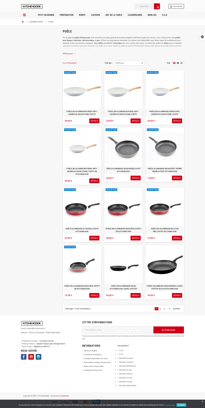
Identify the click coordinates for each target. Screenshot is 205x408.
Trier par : (109, 63)
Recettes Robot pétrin (127, 385)
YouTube (31, 357)
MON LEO (152, 15)
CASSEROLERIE (135, 15)
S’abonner (169, 330)
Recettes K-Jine (125, 370)
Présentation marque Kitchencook (97, 362)
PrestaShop (64, 396)
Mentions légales (90, 351)
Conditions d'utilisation (93, 354)
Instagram (38, 357)
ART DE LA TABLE (113, 15)
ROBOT (82, 15)
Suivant (177, 309)
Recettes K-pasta (126, 358)
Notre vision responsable (93, 366)
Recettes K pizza (125, 382)
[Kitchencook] (32, 6)
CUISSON (95, 15)
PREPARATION (66, 15)
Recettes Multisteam (127, 366)
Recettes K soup (125, 378)
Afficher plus (69, 54)
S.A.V (121, 354)
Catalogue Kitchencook (93, 370)
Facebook (23, 357)
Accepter (181, 405)
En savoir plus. (169, 405)
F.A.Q (164, 15)
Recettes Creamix (126, 362)
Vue (168, 63)
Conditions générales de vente (96, 358)
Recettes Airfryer (125, 374)
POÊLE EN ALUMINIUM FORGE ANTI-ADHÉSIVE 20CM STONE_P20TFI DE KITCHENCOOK (82, 171)
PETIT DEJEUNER (46, 15)
